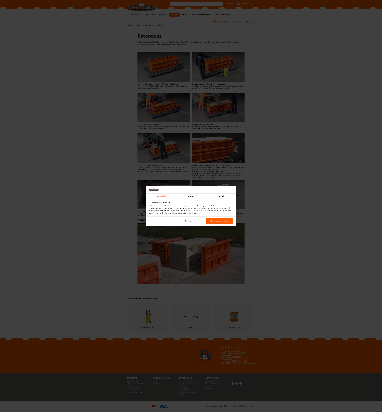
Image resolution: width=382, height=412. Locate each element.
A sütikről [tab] (220, 196)
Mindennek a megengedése (219, 221)
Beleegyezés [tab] (161, 196)
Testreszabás (189, 221)
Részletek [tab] (191, 196)
